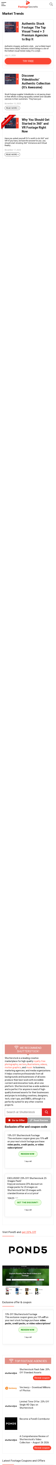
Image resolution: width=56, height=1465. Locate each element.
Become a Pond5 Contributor (35, 1419)
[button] (46, 1112)
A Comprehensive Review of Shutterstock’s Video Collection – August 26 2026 (34, 1439)
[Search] (51, 4)
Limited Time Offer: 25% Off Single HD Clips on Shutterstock (34, 1404)
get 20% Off (29, 1232)
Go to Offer (18, 1120)
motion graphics (13, 1067)
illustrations (33, 1064)
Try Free (28, 61)
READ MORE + (12, 108)
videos (43, 1064)
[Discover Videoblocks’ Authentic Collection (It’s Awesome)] (12, 75)
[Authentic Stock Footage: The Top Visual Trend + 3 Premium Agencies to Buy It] (12, 23)
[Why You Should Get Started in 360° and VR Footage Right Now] (12, 119)
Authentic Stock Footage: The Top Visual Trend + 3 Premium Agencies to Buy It (35, 31)
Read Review (41, 1120)
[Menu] (3, 4)
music (29, 1067)
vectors (22, 1064)
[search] (23, 1112)
